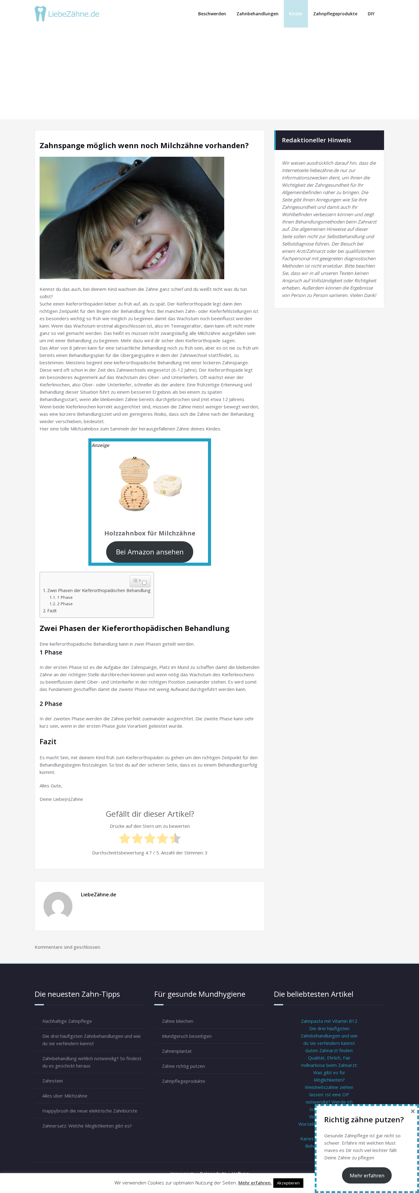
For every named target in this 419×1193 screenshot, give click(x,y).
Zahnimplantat (177, 1051)
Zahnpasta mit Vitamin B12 (329, 1021)
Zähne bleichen (177, 1021)
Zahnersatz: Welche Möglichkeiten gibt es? (87, 1126)
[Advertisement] (210, 73)
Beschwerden (212, 14)
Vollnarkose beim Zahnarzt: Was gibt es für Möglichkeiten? (329, 1072)
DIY (371, 14)
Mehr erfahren (367, 1175)
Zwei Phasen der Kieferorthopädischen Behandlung (99, 590)
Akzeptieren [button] (288, 1183)
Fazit (52, 610)
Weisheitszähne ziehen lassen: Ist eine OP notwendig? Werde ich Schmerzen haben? (329, 1098)
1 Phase (65, 597)
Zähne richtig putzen (183, 1066)
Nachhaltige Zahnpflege (67, 1021)
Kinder (296, 14)
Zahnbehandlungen (257, 14)
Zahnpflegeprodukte (335, 14)
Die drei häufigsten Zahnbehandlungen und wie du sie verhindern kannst (329, 1035)
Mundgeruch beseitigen (187, 1036)
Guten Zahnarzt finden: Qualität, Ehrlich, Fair (329, 1054)
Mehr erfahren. (255, 1183)
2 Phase (65, 603)
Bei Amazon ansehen (150, 552)
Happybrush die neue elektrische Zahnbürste (89, 1111)
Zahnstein (52, 1081)
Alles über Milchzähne (64, 1096)
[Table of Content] (137, 580)
